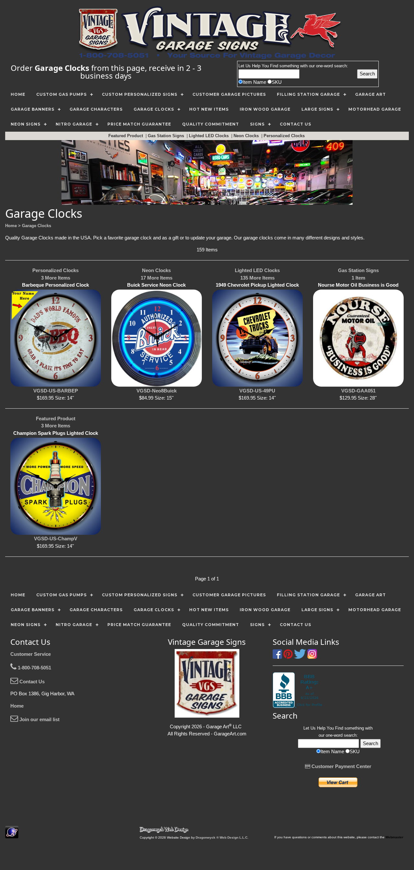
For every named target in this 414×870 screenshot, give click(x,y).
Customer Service (30, 654)
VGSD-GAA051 (358, 390)
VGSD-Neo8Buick (156, 390)
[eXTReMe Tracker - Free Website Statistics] (11, 835)
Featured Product (126, 135)
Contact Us (31, 681)
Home (17, 706)
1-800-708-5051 (33, 667)
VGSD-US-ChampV (55, 538)
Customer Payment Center (340, 766)
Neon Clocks (247, 135)
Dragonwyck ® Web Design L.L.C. (222, 837)
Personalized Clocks (285, 135)
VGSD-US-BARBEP (55, 390)
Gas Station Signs (166, 135)
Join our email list (39, 719)
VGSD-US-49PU (257, 390)
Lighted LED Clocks (209, 135)
